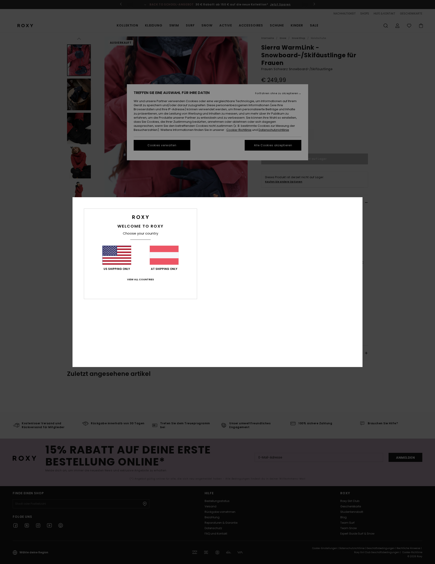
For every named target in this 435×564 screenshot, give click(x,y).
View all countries (140, 279)
